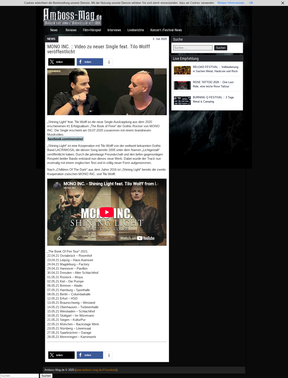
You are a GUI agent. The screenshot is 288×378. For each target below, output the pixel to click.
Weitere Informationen (230, 2)
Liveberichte (135, 30)
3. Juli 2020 (160, 38)
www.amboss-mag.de (89, 369)
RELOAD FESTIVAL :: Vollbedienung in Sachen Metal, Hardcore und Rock (215, 69)
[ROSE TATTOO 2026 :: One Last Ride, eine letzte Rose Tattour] (182, 85)
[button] (61, 62)
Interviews (114, 30)
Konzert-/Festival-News (166, 30)
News (54, 30)
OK (251, 2)
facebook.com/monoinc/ (65, 139)
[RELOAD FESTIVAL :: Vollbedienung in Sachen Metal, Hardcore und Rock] (182, 70)
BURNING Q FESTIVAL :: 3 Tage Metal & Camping (213, 99)
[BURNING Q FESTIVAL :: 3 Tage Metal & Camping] (182, 100)
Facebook (110, 369)
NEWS (51, 38)
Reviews (71, 30)
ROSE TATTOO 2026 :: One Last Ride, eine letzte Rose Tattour (213, 84)
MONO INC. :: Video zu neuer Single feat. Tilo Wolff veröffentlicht (98, 49)
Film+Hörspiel (92, 30)
